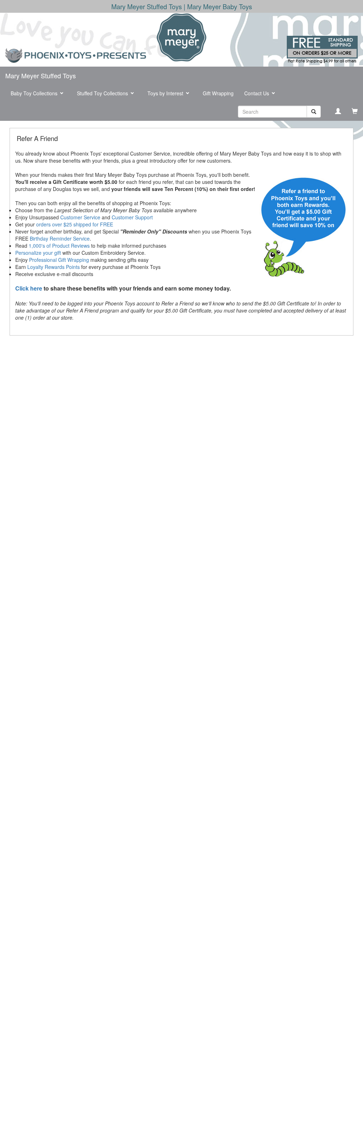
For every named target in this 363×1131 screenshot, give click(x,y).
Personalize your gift (38, 252)
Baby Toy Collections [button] (35, 93)
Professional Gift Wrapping (59, 259)
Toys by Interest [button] (166, 93)
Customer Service (80, 217)
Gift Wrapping (218, 93)
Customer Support (132, 217)
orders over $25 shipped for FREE (74, 224)
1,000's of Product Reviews (59, 245)
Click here (28, 288)
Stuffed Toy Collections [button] (103, 93)
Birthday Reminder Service (60, 238)
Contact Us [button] (257, 93)
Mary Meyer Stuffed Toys (40, 75)
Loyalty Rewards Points (53, 266)
